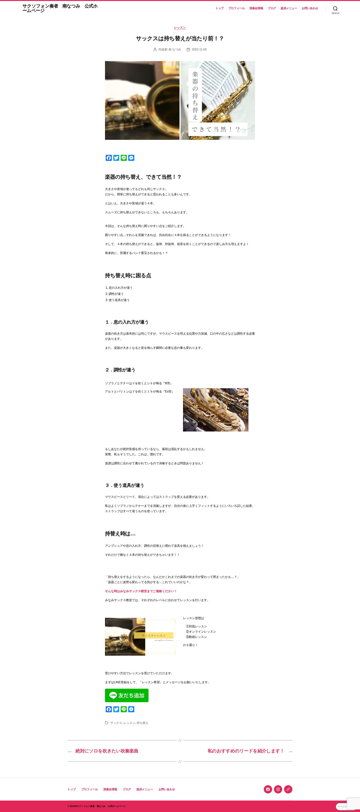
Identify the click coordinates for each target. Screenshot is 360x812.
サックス (116, 722)
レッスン (180, 27)
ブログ (272, 8)
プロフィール (236, 8)
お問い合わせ (310, 8)
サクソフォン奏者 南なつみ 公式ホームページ (60, 8)
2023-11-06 (199, 49)
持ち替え (142, 722)
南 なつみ (175, 49)
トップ (219, 8)
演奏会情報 (256, 8)
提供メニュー (289, 8)
